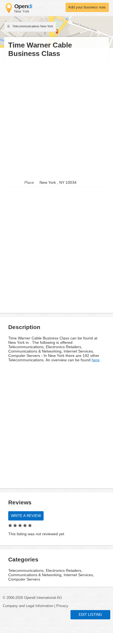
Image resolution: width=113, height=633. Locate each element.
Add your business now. (87, 7)
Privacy (62, 606)
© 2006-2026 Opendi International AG (32, 598)
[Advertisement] (56, 118)
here (96, 360)
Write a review (26, 516)
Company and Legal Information (28, 606)
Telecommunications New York (32, 26)
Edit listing (90, 615)
